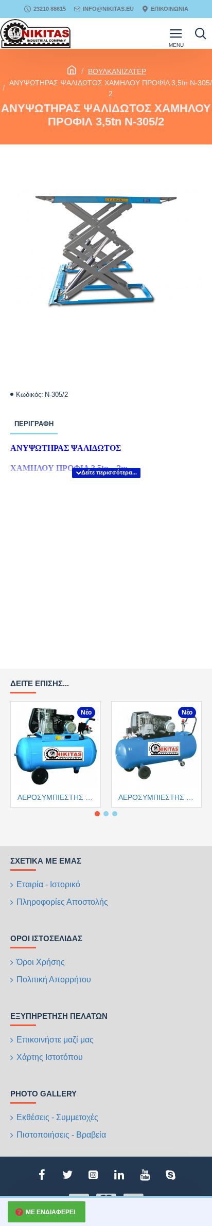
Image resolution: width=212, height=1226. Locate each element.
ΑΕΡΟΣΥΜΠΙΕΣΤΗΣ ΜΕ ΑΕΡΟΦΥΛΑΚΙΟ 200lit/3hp (158, 797)
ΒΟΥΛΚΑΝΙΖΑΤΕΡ (117, 71)
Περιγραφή (34, 424)
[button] (97, 813)
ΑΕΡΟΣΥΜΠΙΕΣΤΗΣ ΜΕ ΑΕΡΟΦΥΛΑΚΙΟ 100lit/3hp (57, 797)
